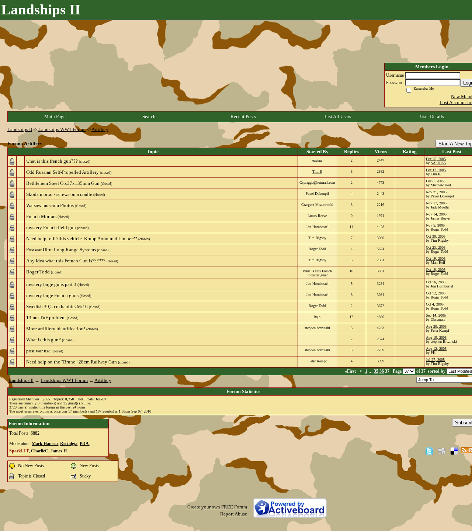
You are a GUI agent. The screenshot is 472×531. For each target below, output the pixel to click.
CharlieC (39, 451)
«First (351, 371)
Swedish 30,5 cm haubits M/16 (57, 306)
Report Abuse (233, 514)
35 (376, 371)
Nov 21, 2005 (436, 192)
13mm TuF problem (46, 317)
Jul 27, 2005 (435, 360)
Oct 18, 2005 (435, 270)
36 (381, 371)
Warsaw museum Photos (50, 205)
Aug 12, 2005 (436, 348)
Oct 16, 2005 (435, 282)
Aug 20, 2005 (436, 326)
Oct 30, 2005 (435, 236)
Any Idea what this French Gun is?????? (65, 260)
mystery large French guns (52, 295)
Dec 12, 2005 (436, 170)
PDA (84, 443)
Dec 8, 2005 (435, 181)
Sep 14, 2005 (436, 315)
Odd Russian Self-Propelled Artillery (62, 172)
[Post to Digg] (441, 451)
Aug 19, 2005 (436, 337)
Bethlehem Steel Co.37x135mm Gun (63, 183)
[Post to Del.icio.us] (454, 451)
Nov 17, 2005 (436, 203)
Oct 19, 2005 (435, 258)
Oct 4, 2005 (435, 304)
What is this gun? (43, 339)
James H (59, 451)
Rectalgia (68, 443)
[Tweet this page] (429, 451)
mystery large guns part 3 (51, 284)
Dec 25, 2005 (436, 159)
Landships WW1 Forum (62, 129)
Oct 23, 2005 (435, 247)
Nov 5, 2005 (435, 225)
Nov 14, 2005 (436, 214)
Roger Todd (38, 272)
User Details (432, 116)
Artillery (99, 129)
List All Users (337, 116)
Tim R (317, 171)
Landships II (19, 129)
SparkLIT (19, 451)
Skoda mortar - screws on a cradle (59, 194)
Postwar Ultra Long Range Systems (61, 249)
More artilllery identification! (55, 328)
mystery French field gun (51, 227)
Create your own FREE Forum (217, 507)
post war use (38, 351)
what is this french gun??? (52, 161)
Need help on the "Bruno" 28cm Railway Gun (71, 362)
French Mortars (41, 216)
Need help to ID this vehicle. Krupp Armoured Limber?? (81, 238)
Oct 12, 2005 (435, 293)
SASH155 (438, 163)
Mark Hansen (45, 443)
